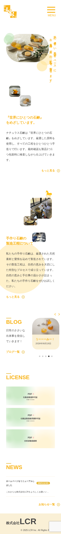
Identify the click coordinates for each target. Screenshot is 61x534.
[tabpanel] (45, 333)
